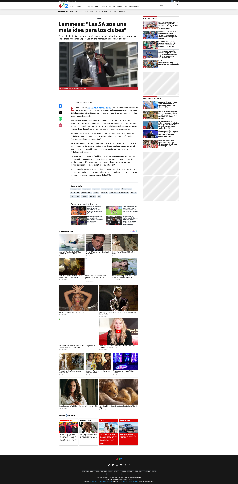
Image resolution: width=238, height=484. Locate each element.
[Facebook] (113, 465)
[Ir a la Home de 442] (63, 7)
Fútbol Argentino (107, 189)
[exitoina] (68, 421)
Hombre (110, 471)
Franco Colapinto (101, 12)
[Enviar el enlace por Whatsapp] (60, 119)
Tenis (96, 7)
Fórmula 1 (81, 7)
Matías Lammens (75, 189)
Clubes (117, 189)
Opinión (112, 7)
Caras (91, 471)
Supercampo (130, 471)
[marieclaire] (88, 421)
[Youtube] (121, 465)
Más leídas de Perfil (152, 98)
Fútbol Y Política (126, 189)
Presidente (96, 189)
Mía (143, 471)
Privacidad (118, 474)
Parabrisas (123, 471)
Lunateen (148, 471)
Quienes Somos (102, 474)
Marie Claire (104, 471)
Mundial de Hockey (117, 12)
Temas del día (63, 12)
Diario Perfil (85, 471)
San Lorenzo (86, 189)
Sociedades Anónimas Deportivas (119, 193)
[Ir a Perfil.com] (175, 2)
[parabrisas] (128, 421)
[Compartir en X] (60, 112)
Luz (140, 471)
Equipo (124, 474)
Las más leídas (150, 18)
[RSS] (125, 465)
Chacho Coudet (76, 12)
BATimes (154, 471)
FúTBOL (98, 18)
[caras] (108, 421)
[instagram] (109, 465)
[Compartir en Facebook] (60, 106)
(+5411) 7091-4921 (122, 481)
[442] (119, 459)
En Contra (93, 196)
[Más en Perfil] (70, 415)
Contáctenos (111, 474)
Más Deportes (134, 7)
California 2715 (93, 481)
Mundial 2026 (122, 7)
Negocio (96, 193)
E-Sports (103, 7)
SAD (99, 196)
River (86, 12)
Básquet (89, 7)
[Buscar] (177, 5)
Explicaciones (75, 196)
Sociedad (84, 196)
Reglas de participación (134, 474)
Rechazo (133, 193)
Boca (91, 12)
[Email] (60, 125)
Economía (104, 193)
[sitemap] (129, 465)
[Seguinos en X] (117, 465)
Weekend (116, 471)
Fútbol (72, 7)
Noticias (97, 471)
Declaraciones (75, 193)
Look (136, 471)
